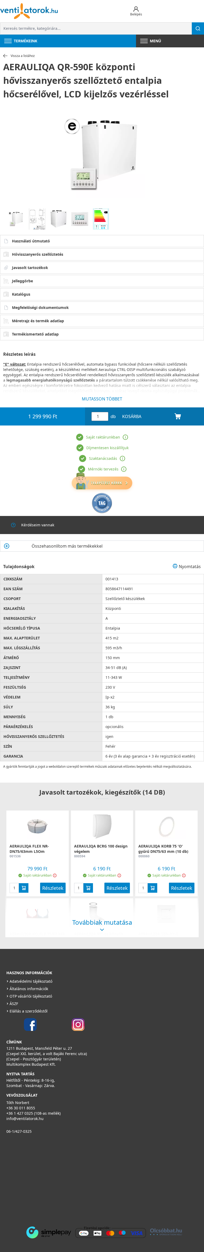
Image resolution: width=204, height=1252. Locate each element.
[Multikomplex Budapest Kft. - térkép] (94, 1179)
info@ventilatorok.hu (25, 1118)
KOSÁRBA (131, 416)
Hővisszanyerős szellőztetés (37, 254)
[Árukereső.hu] (102, 503)
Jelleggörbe (22, 280)
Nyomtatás (190, 566)
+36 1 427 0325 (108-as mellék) (33, 1113)
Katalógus (21, 294)
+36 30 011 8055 (20, 1107)
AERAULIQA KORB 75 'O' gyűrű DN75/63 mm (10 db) (163, 849)
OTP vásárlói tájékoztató (31, 996)
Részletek (52, 888)
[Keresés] (198, 28)
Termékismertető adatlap (35, 334)
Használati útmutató (31, 240)
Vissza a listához (23, 56)
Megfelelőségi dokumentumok (40, 307)
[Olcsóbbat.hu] (166, 1232)
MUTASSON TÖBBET (102, 399)
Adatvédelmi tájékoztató (31, 981)
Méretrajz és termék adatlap (38, 320)
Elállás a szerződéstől (29, 1011)
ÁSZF (14, 1003)
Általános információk (29, 988)
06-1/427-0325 (19, 1131)
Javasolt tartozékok (30, 267)
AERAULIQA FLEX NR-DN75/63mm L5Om (29, 849)
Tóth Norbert (17, 1102)
